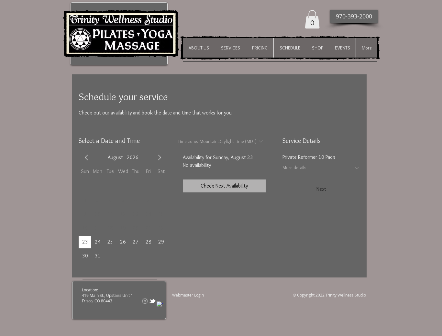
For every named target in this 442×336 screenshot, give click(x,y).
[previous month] (86, 157)
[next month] (159, 157)
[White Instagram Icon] (145, 301)
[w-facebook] (160, 304)
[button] (312, 19)
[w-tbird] (152, 301)
